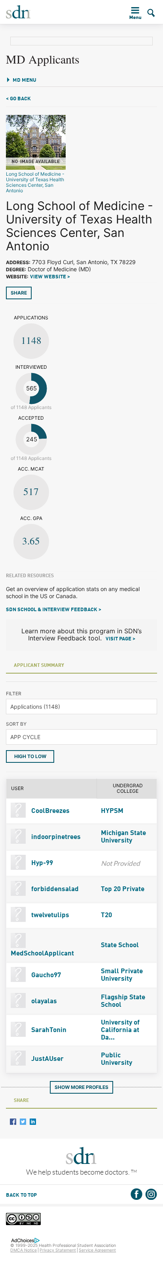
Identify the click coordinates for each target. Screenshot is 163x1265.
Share (19, 293)
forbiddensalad (54, 889)
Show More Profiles (81, 1087)
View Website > (50, 277)
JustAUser (47, 1059)
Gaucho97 (45, 975)
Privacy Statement (58, 1250)
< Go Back (18, 98)
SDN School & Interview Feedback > (53, 609)
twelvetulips (49, 915)
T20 (106, 915)
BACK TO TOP (21, 1195)
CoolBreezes (50, 811)
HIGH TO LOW (30, 756)
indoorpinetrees (55, 837)
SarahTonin (48, 1030)
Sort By (16, 724)
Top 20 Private (122, 889)
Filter (13, 693)
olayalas (43, 1001)
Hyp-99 (41, 863)
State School (120, 945)
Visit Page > (120, 639)
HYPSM (112, 811)
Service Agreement (97, 1250)
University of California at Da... (120, 1030)
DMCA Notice (23, 1250)
